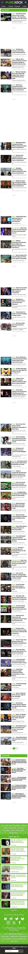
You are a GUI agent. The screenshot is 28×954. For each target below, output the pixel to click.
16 (10, 467)
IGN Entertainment (21, 927)
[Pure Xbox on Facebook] (19, 923)
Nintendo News (23, 936)
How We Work (16, 825)
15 (10, 375)
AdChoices (15, 928)
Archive (13, 830)
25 (10, 247)
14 (10, 553)
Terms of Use (21, 828)
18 (10, 305)
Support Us (24, 825)
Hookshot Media (9, 927)
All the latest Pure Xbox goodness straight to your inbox (14, 947)
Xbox (25, 23)
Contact (6, 828)
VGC (14, 939)
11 (10, 187)
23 (10, 20)
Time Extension (5, 936)
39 (10, 234)
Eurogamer (8, 939)
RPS (16, 941)
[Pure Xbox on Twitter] (16, 919)
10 (10, 55)
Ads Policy (6, 830)
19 (10, 294)
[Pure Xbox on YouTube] (11, 919)
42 (10, 566)
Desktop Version (14, 833)
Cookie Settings (20, 830)
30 (10, 384)
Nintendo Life (12, 934)
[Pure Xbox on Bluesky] (22, 919)
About (6, 825)
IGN (3, 939)
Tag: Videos (5, 10)
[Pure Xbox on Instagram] (8, 923)
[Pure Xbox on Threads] (14, 923)
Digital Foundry (14, 936)
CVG (12, 941)
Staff (10, 825)
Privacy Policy (12, 828)
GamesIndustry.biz (21, 939)
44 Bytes (9, 928)
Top (2, 825)
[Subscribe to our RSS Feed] (5, 919)
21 (10, 329)
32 (10, 477)
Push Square (20, 934)
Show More (14, 910)
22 (10, 521)
